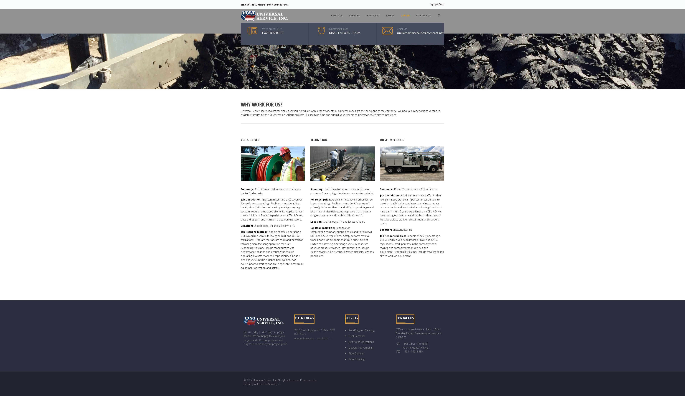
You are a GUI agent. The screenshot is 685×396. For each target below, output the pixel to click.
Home (244, 56)
